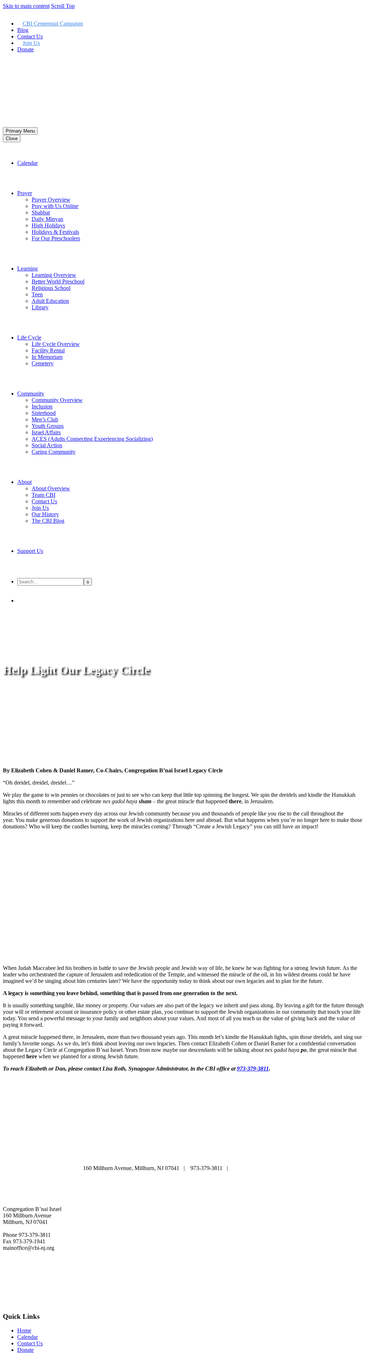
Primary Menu (20, 131)
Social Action (47, 445)
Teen (37, 294)
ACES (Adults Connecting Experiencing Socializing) (92, 439)
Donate (25, 49)
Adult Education (50, 301)
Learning (27, 268)
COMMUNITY (142, 1154)
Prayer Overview (51, 200)
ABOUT (97, 1148)
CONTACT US (226, 1154)
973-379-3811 (253, 1069)
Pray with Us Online (55, 206)
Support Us (30, 551)
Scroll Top (63, 6)
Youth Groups (48, 426)
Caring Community (53, 452)
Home (24, 1330)
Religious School (51, 288)
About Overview (51, 488)
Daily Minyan (47, 219)
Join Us (31, 43)
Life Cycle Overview (56, 344)
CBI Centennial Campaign (53, 23)
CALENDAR (138, 1148)
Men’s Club (45, 419)
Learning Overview (54, 275)
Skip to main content (26, 6)
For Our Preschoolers (56, 238)
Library (40, 307)
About (24, 482)
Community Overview (57, 400)
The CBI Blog (48, 521)
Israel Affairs (46, 432)
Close (12, 138)
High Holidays (48, 225)
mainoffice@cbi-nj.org (259, 1168)
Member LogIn (20, 62)
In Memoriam (47, 357)
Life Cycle (29, 337)
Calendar (27, 163)
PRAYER (178, 1148)
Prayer (24, 193)
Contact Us (30, 36)
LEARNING (218, 1148)
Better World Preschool (58, 281)
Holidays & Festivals (55, 232)
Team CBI (43, 495)
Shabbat (41, 212)
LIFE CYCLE (263, 1148)
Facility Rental (48, 350)
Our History (45, 514)
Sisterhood (44, 413)
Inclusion (42, 406)
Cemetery (43, 363)
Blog (22, 30)
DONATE (183, 1154)
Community (30, 393)
